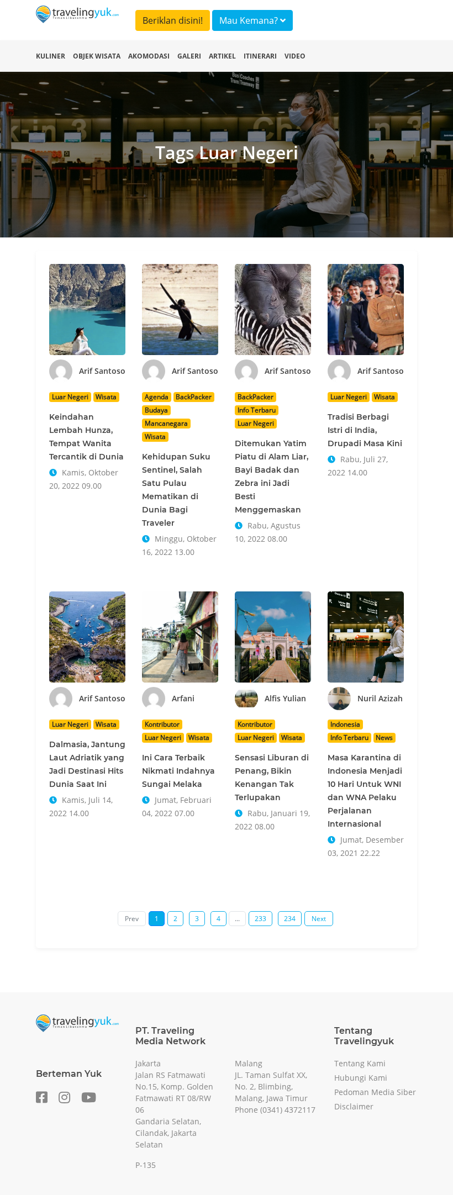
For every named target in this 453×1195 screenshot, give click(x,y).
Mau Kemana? (249, 20)
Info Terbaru (257, 410)
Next (319, 918)
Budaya (156, 410)
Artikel (222, 56)
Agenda (156, 396)
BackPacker (194, 396)
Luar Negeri (70, 396)
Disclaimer (353, 1106)
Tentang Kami (360, 1063)
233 (260, 918)
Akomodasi (149, 56)
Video (295, 56)
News (384, 737)
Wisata (106, 396)
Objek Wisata (96, 56)
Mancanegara (166, 423)
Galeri (189, 56)
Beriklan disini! (173, 20)
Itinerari (260, 56)
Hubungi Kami (360, 1077)
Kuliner (50, 56)
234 (290, 918)
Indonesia (345, 724)
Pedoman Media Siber (375, 1092)
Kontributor (162, 724)
